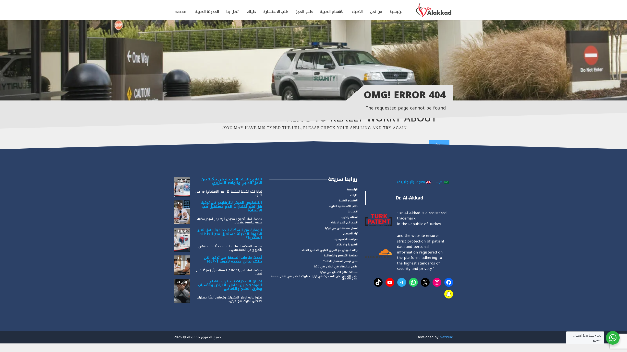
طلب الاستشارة (276, 12)
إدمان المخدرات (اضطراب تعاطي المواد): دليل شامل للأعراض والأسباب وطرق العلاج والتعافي (230, 285)
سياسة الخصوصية (346, 239)
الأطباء (357, 12)
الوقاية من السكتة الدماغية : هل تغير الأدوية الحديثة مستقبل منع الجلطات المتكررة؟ (229, 234)
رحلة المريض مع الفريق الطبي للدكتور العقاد (329, 250)
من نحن (376, 12)
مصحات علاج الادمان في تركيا (339, 272)
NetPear (446, 337)
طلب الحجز (304, 12)
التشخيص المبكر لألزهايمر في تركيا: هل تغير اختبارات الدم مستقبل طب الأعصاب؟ (231, 206)
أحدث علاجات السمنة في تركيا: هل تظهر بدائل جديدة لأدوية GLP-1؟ (233, 259)
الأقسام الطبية (332, 12)
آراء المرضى (350, 233)
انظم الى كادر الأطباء (344, 222)
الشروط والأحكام (347, 244)
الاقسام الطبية (348, 200)
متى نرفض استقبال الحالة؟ (340, 261)
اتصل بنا (233, 12)
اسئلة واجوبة (349, 217)
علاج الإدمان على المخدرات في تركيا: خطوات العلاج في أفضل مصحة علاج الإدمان (314, 277)
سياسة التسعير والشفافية (341, 255)
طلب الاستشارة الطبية (343, 206)
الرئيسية (396, 12)
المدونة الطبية (207, 12)
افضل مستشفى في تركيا (341, 228)
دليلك (251, 12)
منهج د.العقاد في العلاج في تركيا (336, 266)
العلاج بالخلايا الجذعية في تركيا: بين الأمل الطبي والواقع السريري (231, 181)
